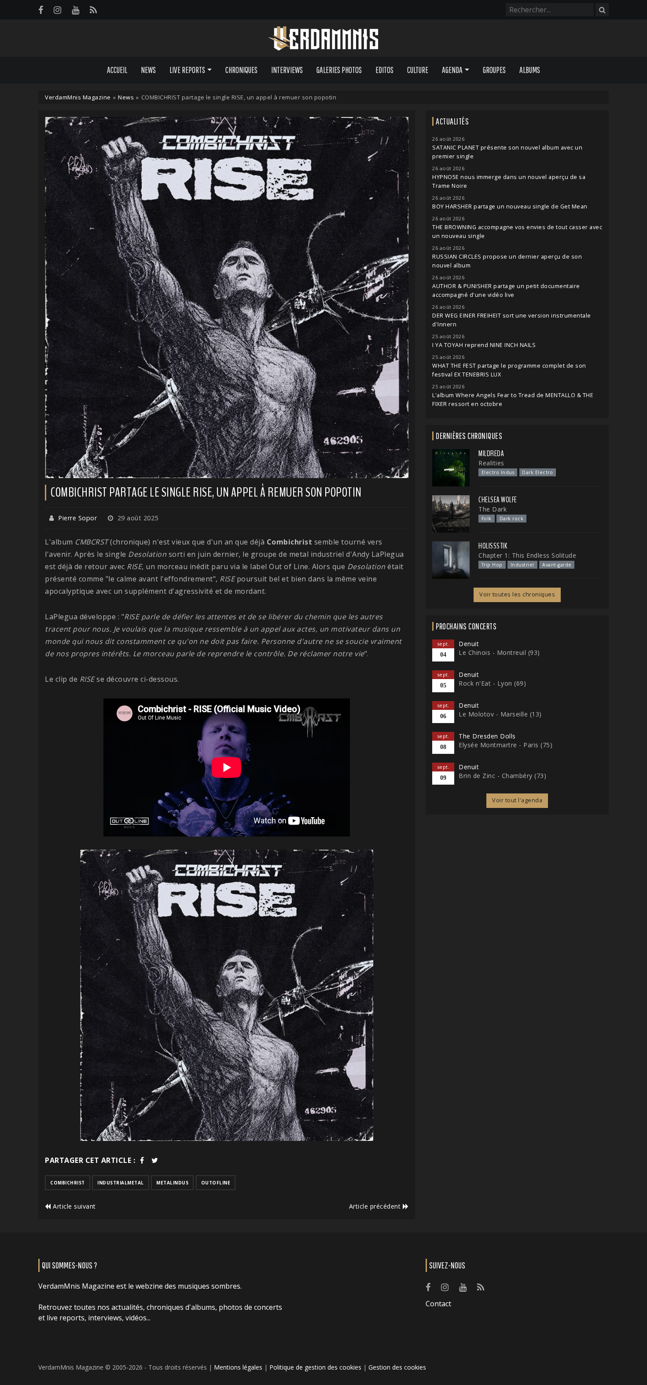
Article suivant (73, 1206)
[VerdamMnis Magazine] (323, 39)
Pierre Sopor (77, 518)
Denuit (469, 644)
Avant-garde (557, 565)
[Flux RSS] (93, 10)
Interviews (287, 70)
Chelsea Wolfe (497, 499)
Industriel (522, 565)
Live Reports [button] (187, 70)
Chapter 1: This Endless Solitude (527, 555)
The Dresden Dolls (487, 736)
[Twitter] (154, 1160)
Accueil (117, 70)
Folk (487, 518)
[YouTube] (75, 10)
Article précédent (376, 1206)
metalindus (172, 1183)
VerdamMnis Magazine (78, 97)
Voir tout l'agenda (517, 800)
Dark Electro (537, 472)
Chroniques (241, 70)
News (148, 70)
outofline (216, 1183)
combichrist (67, 1183)
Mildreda (491, 453)
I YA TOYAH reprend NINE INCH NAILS (484, 345)
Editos (384, 70)
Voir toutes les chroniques (517, 594)
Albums (529, 70)
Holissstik (492, 546)
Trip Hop (492, 565)
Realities (491, 463)
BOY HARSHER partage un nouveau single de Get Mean (510, 206)
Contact (438, 1303)
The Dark (492, 509)
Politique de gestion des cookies (315, 1367)
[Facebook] (40, 10)
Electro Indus (498, 472)
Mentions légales (238, 1367)
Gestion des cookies (397, 1367)
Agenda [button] (452, 70)
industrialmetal (120, 1183)
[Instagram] (57, 10)
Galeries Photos (339, 70)
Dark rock (512, 518)
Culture (417, 70)
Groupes (494, 70)
